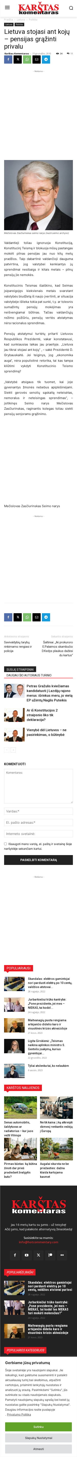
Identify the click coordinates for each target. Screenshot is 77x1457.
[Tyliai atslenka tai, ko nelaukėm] (14, 1071)
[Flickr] (62, 1255)
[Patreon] (50, 1255)
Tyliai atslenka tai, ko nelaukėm (48, 1065)
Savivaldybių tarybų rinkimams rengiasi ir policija (18, 646)
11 (71, 53)
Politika (33, 19)
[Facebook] (8, 59)
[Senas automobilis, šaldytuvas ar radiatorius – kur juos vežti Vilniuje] (20, 1107)
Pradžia (8, 19)
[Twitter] (39, 1255)
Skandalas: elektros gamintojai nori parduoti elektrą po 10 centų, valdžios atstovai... (50, 983)
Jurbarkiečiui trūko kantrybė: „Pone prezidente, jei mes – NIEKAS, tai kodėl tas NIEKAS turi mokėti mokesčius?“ (48, 1307)
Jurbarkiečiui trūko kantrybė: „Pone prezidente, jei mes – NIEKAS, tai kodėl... (47, 1003)
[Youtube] (27, 1255)
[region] (38, 1407)
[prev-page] (6, 750)
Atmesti (38, 1449)
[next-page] (13, 750)
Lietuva (21, 19)
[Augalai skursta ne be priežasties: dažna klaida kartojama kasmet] (56, 1149)
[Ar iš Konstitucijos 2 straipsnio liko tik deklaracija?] (14, 715)
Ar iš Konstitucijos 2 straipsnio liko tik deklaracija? (42, 715)
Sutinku (38, 1426)
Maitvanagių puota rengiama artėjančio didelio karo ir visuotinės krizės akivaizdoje (47, 1024)
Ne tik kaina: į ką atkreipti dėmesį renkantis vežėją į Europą (56, 1127)
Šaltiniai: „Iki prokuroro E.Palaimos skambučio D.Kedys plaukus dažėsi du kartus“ (57, 648)
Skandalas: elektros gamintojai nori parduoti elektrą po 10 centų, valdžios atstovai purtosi (50, 1286)
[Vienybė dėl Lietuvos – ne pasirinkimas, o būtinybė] (14, 735)
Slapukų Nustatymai (38, 1438)
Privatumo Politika (19, 1414)
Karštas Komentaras (17, 53)
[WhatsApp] (27, 59)
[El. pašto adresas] (36, 59)
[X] (18, 59)
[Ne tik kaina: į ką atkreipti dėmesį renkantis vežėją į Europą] (56, 1107)
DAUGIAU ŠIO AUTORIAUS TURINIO (29, 675)
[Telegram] (46, 59)
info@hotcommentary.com (38, 1242)
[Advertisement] (38, 111)
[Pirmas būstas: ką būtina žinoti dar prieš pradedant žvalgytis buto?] (20, 1149)
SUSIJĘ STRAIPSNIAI (20, 669)
